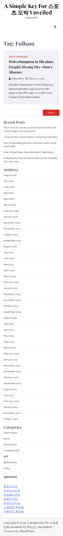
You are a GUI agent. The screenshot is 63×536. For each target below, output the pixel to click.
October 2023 (11, 377)
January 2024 (11, 359)
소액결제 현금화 (14, 507)
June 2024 (9, 330)
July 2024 (8, 323)
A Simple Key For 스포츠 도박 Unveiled (31, 9)
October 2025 (11, 234)
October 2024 (11, 306)
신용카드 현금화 (14, 511)
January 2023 (11, 407)
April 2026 (9, 199)
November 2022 (12, 413)
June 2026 (9, 187)
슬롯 (6, 456)
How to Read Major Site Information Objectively (29, 152)
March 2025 (10, 276)
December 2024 (12, 294)
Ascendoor (45, 527)
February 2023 (11, 401)
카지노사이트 (12, 490)
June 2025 (9, 258)
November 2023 (12, 371)
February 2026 (11, 211)
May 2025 (8, 264)
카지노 (7, 468)
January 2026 (11, 216)
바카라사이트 (12, 503)
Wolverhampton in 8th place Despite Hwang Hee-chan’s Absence (31, 66)
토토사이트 (11, 486)
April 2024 (9, 341)
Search (51, 112)
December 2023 (12, 365)
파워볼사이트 (12, 494)
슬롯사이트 (11, 499)
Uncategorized (18, 57)
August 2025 (10, 246)
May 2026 (9, 193)
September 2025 (12, 240)
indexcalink (18, 78)
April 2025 (9, 270)
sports (7, 438)
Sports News (10, 444)
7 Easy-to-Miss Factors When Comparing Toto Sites (30, 137)
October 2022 (11, 419)
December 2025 (12, 222)
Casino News (10, 432)
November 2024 (12, 300)
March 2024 (10, 347)
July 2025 (8, 252)
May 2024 (8, 335)
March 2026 (10, 205)
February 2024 (11, 353)
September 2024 (12, 312)
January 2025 (11, 288)
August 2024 (10, 318)
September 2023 (12, 383)
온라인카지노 (10, 462)
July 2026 (9, 181)
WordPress (27, 531)
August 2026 (10, 175)
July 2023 (8, 395)
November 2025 (12, 228)
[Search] (55, 26)
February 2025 (11, 282)
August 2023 (10, 389)
